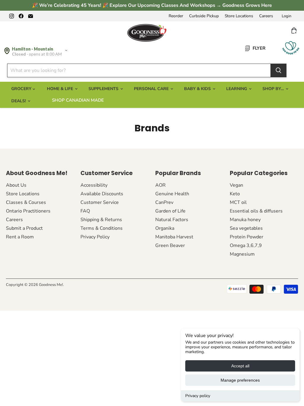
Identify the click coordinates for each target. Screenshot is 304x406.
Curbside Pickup (204, 16)
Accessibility (93, 185)
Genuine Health (172, 194)
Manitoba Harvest (174, 237)
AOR (160, 185)
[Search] (278, 70)
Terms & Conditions (101, 228)
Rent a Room (20, 237)
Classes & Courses (26, 202)
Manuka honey (245, 219)
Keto (235, 194)
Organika (164, 228)
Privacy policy (197, 396)
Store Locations (239, 16)
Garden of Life (170, 211)
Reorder (176, 16)
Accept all (240, 365)
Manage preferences (240, 380)
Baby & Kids (198, 89)
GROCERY (22, 89)
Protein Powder (246, 237)
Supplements (104, 89)
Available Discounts (101, 194)
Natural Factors (171, 219)
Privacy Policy (95, 237)
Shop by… (273, 89)
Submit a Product (24, 228)
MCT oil (238, 202)
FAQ (85, 211)
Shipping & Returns (101, 219)
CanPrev (164, 202)
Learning (237, 89)
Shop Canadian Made (78, 100)
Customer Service (99, 202)
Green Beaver (170, 245)
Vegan (236, 185)
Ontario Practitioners (28, 211)
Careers (266, 16)
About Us (16, 185)
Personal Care (152, 89)
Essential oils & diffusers (256, 211)
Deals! (19, 101)
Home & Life (60, 89)
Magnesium (242, 254)
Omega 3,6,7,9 (246, 245)
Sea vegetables (246, 228)
